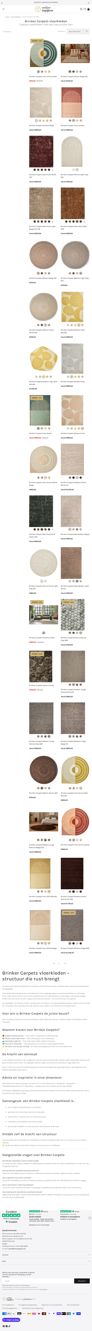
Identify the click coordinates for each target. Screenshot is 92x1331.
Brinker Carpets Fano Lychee (72, 125)
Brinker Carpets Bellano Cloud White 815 (41, 331)
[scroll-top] (87, 1318)
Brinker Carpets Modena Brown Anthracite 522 (73, 897)
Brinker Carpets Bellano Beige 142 (42, 278)
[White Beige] (45, 71)
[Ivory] (77, 71)
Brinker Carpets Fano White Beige (43, 948)
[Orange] (45, 169)
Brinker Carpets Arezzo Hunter (41, 685)
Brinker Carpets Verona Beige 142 (74, 76)
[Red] (73, 120)
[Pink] (50, 120)
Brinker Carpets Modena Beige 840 (75, 948)
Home (7, 17)
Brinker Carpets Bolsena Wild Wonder (73, 331)
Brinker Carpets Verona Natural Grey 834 (73, 639)
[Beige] (69, 71)
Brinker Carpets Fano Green (40, 433)
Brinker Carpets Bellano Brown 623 (43, 793)
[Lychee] (41, 71)
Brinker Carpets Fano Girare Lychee (75, 845)
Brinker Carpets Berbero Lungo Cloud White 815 (73, 690)
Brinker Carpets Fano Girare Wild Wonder (74, 794)
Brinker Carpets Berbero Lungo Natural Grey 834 (41, 742)
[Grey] (73, 71)
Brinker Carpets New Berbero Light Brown (75, 587)
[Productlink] (43, 60)
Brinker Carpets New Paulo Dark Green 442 (42, 535)
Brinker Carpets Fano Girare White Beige (43, 483)
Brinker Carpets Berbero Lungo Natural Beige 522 (41, 846)
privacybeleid (43, 1289)
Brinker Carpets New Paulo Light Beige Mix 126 (42, 227)
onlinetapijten (27, 1299)
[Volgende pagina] (65, 963)
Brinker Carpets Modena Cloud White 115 (73, 483)
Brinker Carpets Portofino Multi (42, 638)
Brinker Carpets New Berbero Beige (75, 534)
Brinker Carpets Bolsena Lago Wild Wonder (43, 382)
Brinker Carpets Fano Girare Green (43, 76)
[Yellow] (43, 120)
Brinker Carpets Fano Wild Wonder (43, 896)
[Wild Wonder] (49, 71)
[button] (2, 4)
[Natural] (38, 169)
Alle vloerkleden (15, 17)
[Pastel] (43, 633)
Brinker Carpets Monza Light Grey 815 (74, 175)
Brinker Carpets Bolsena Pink (73, 433)
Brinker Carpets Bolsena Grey (72, 381)
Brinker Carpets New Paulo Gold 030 (74, 227)
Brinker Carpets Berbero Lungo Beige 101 (73, 742)
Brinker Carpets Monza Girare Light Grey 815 (43, 587)
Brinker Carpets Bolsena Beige (41, 125)
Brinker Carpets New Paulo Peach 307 (42, 175)
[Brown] (34, 169)
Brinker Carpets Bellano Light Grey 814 (75, 279)
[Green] (38, 71)
